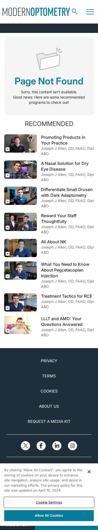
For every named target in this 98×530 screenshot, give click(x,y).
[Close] (89, 471)
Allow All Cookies (49, 515)
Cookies (49, 391)
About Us (49, 406)
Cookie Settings (49, 502)
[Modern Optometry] (36, 12)
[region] (49, 494)
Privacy (49, 360)
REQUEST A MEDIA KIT (49, 421)
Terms (49, 375)
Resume (20, 143)
